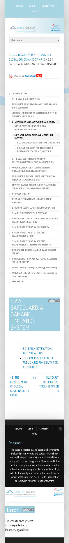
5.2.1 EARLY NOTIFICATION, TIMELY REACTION (38, 142)
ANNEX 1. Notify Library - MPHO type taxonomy (34, 267)
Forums (18, 5)
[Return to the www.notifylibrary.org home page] (34, 31)
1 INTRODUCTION (19, 93)
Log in (32, 5)
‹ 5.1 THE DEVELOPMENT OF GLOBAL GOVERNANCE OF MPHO (20, 386)
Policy (34, 10)
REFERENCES (18, 281)
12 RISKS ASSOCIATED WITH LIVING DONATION (33, 207)
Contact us (47, 5)
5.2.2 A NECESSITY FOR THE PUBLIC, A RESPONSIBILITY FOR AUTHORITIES (40, 362)
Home (12, 55)
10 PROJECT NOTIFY (21, 193)
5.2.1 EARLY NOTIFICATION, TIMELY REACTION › (49, 384)
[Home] (34, 496)
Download (28, 75)
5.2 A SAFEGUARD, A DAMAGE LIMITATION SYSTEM (33, 136)
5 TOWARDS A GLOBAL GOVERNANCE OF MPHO (33, 121)
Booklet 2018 (25, 55)
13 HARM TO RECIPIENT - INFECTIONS (29, 213)
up (34, 377)
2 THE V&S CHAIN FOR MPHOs (26, 99)
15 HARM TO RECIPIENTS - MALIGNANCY (30, 227)
